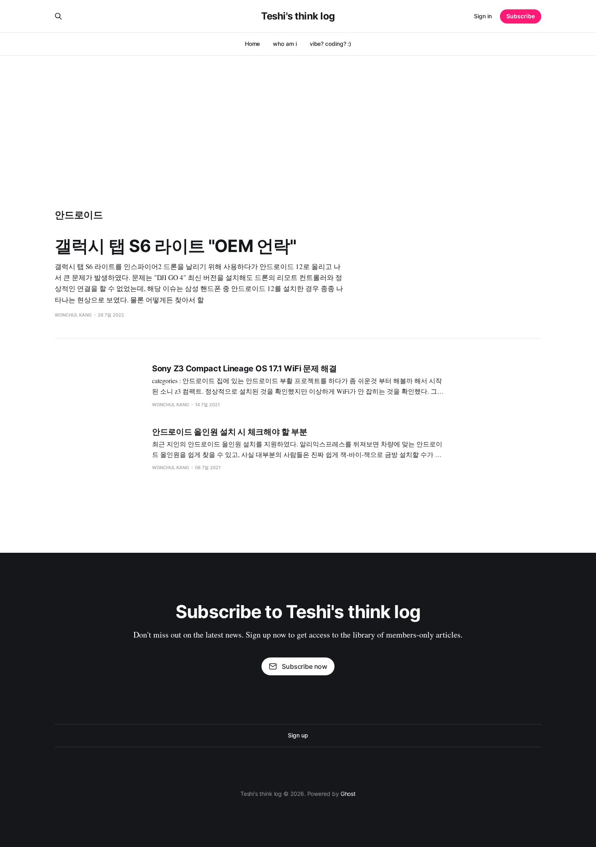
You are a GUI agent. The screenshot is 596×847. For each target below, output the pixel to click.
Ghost (348, 793)
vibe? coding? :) (331, 43)
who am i (284, 43)
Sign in (483, 16)
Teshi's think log (298, 16)
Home (252, 43)
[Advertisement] (298, 116)
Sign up (298, 735)
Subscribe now (304, 666)
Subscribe (520, 16)
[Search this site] (58, 16)
